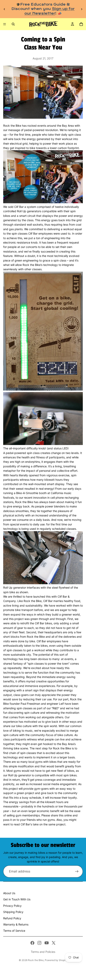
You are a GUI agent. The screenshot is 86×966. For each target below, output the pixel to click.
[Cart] (81, 24)
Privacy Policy (12, 905)
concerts (31, 247)
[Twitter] (53, 942)
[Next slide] (81, 9)
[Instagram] (39, 942)
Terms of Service (14, 930)
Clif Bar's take (30, 824)
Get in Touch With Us (16, 899)
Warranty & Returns (15, 924)
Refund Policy (12, 918)
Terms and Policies (43, 951)
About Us (9, 893)
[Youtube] (46, 942)
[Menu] (4, 24)
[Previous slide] (4, 9)
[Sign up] (77, 871)
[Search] (13, 24)
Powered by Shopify (56, 960)
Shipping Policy (13, 912)
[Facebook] (32, 942)
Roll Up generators (29, 211)
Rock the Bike (36, 960)
